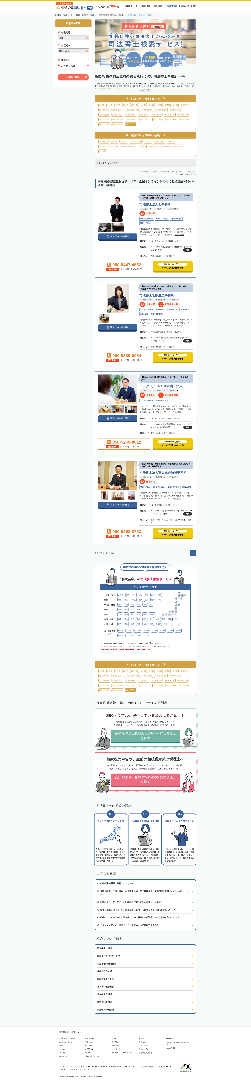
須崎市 (125, 105)
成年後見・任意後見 (128, 146)
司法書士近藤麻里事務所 (156, 295)
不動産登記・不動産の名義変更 (160, 146)
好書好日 (115, 1045)
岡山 (126, 619)
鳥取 (138, 619)
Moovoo (62, 1049)
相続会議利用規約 (99, 1067)
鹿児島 (158, 624)
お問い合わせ (84, 1069)
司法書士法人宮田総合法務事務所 (163, 472)
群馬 (159, 600)
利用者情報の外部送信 (145, 1067)
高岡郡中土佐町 (161, 110)
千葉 (140, 600)
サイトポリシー (83, 1067)
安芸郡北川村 (171, 120)
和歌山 (152, 614)
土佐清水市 (185, 105)
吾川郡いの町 (104, 110)
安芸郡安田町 (145, 120)
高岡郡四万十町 (133, 110)
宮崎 (151, 624)
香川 (151, 619)
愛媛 (164, 619)
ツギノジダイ (144, 1045)
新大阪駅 (172, 209)
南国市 (151, 105)
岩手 (134, 595)
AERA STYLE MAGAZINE (122, 1053)
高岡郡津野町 (175, 110)
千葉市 (148, 635)
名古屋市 (159, 300)
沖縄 (165, 624)
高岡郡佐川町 (147, 110)
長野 (132, 605)
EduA (61, 1045)
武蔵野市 (159, 477)
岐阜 (132, 609)
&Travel (71, 1042)
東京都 (145, 390)
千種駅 (172, 300)
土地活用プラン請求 (188, 6)
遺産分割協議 (159, 142)
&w (64, 1042)
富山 (138, 605)
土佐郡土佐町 (170, 115)
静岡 (126, 609)
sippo (114, 1038)
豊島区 (159, 390)
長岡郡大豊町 (157, 115)
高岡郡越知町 (104, 115)
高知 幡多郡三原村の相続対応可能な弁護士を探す (145, 736)
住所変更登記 (180, 146)
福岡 (120, 624)
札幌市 (146, 631)
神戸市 (162, 631)
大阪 (120, 614)
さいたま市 (130, 635)
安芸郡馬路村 (184, 120)
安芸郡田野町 (132, 120)
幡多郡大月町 (117, 124)
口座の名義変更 (136, 142)
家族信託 (170, 142)
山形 (153, 595)
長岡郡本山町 (143, 115)
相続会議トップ (131, 6)
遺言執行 (142, 146)
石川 (145, 605)
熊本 (138, 624)
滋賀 (145, 614)
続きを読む (179, 235)
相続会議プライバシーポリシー (121, 1067)
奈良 (138, 614)
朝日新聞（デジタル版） (68, 1038)
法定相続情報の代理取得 (108, 146)
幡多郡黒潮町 (104, 124)
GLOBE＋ (116, 1042)
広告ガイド (72, 1069)
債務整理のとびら (92, 1056)
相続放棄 (114, 142)
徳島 (157, 619)
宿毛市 (143, 105)
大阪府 (145, 209)
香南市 (117, 105)
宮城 (146, 595)
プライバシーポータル (166, 1067)
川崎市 (140, 635)
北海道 (120, 595)
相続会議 (142, 1042)
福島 (159, 595)
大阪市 (159, 209)
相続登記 (123, 142)
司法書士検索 (172, 6)
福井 (151, 605)
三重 (138, 609)
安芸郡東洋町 (158, 120)
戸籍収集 (148, 142)
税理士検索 (158, 6)
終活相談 (102, 151)
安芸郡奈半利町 (118, 120)
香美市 (159, 105)
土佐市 (109, 105)
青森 (128, 595)
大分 (145, 624)
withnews (62, 1053)
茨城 (146, 600)
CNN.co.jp (89, 1042)
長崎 (132, 624)
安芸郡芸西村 (104, 120)
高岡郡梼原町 (130, 115)
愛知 (120, 609)
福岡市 (154, 631)
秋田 (140, 595)
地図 (187, 250)
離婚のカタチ (64, 1056)
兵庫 (126, 614)
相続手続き (103, 142)
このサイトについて (67, 1067)
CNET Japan (90, 1038)
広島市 (178, 631)
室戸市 (175, 105)
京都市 (170, 631)
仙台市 (120, 635)
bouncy (88, 1053)
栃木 (153, 600)
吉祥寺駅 (173, 477)
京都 (132, 614)
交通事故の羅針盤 (145, 1053)
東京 (120, 600)
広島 (120, 619)
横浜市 (120, 631)
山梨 (126, 605)
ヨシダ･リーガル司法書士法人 (161, 386)
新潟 (120, 605)
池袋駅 (172, 390)
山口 (132, 619)
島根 (145, 619)
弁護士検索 (145, 6)
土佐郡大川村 (183, 115)
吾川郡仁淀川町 (118, 110)
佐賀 (126, 624)
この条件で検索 (72, 77)
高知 (170, 619)
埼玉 (134, 600)
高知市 (101, 105)
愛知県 (145, 300)
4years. (141, 1038)
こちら (154, 646)
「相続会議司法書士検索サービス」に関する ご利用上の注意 (125, 643)
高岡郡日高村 (117, 115)
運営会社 (62, 1069)
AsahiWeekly (171, 1048)
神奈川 (127, 600)
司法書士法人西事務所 (155, 204)
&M (60, 1042)
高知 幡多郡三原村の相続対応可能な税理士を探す (145, 779)
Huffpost (88, 1045)
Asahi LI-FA (143, 1049)
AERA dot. (89, 1049)
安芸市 (167, 105)
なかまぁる (116, 1049)
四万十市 (134, 105)
